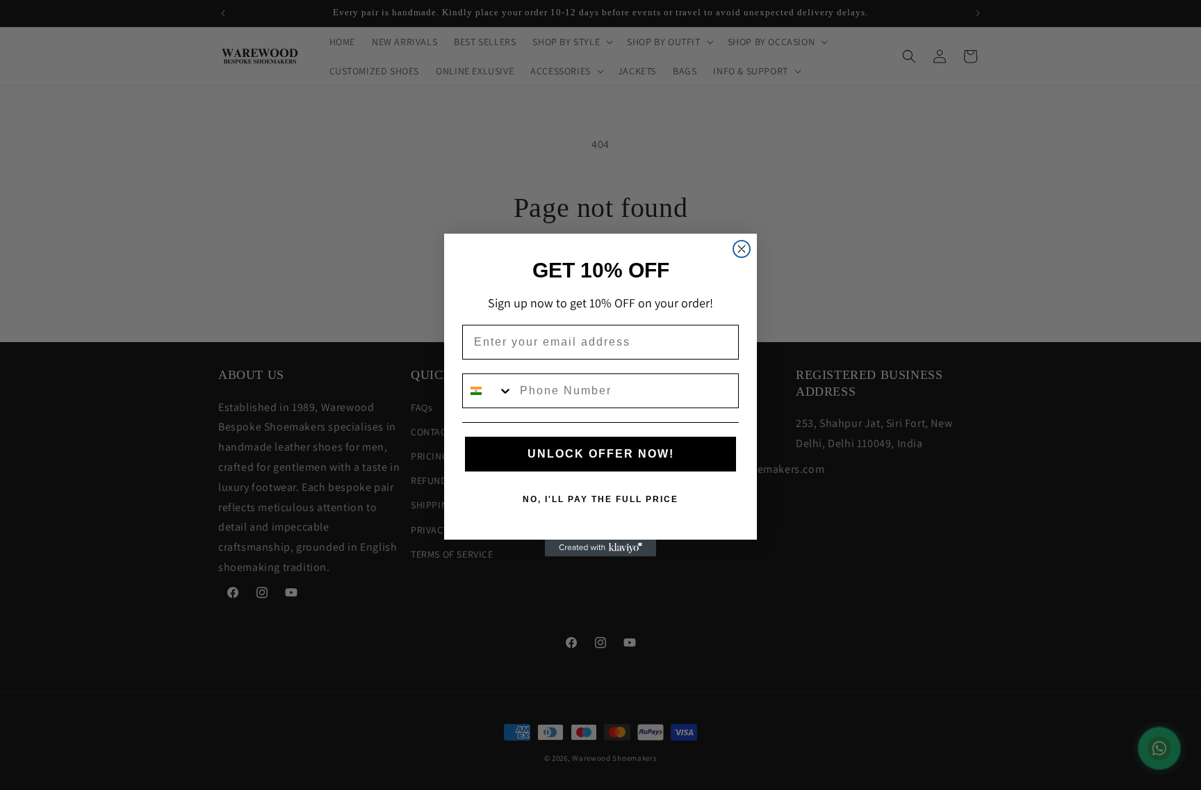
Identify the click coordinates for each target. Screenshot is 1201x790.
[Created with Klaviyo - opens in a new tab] (600, 548)
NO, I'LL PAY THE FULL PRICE (600, 499)
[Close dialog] (741, 249)
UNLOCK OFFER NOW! (601, 454)
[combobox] (488, 391)
